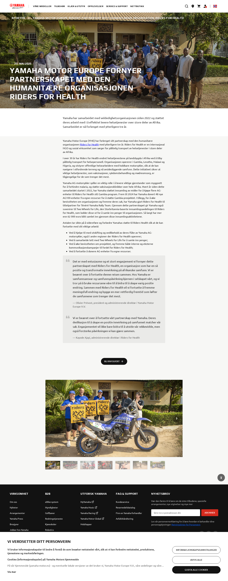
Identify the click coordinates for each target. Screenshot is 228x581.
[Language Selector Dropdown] (215, 6)
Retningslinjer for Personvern (186, 524)
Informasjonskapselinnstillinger (196, 549)
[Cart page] (199, 6)
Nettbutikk (137, 6)
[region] (114, 556)
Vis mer (11, 571)
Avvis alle (196, 559)
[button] (52, 465)
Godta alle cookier (196, 569)
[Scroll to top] (221, 477)
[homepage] (17, 6)
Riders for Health (89, 144)
